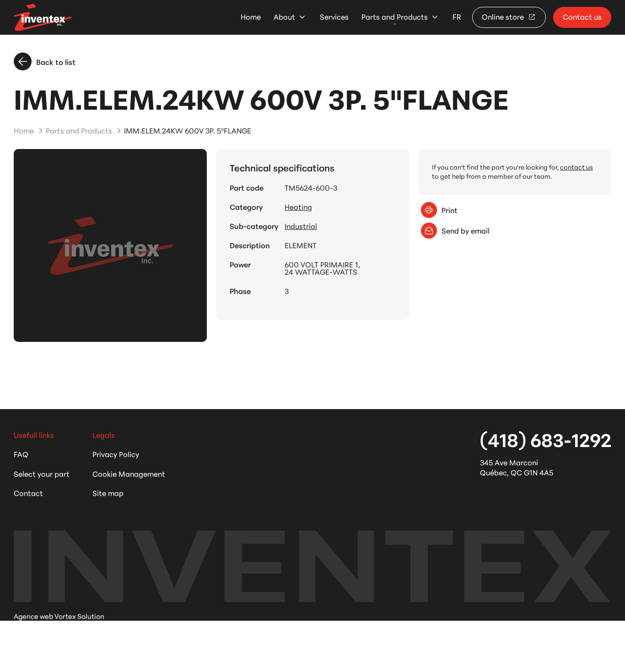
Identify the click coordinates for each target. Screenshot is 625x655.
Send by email (466, 230)
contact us (576, 166)
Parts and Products (394, 16)
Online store (504, 16)
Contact (28, 492)
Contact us (582, 16)
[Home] (42, 17)
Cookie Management (128, 473)
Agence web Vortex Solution (59, 616)
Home (251, 16)
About (284, 16)
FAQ (21, 453)
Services (334, 16)
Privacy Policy (115, 453)
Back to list (55, 61)
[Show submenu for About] (302, 17)
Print (450, 209)
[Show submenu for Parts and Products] (434, 17)
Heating (298, 206)
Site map (108, 492)
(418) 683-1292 (545, 439)
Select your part (42, 473)
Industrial (301, 225)
